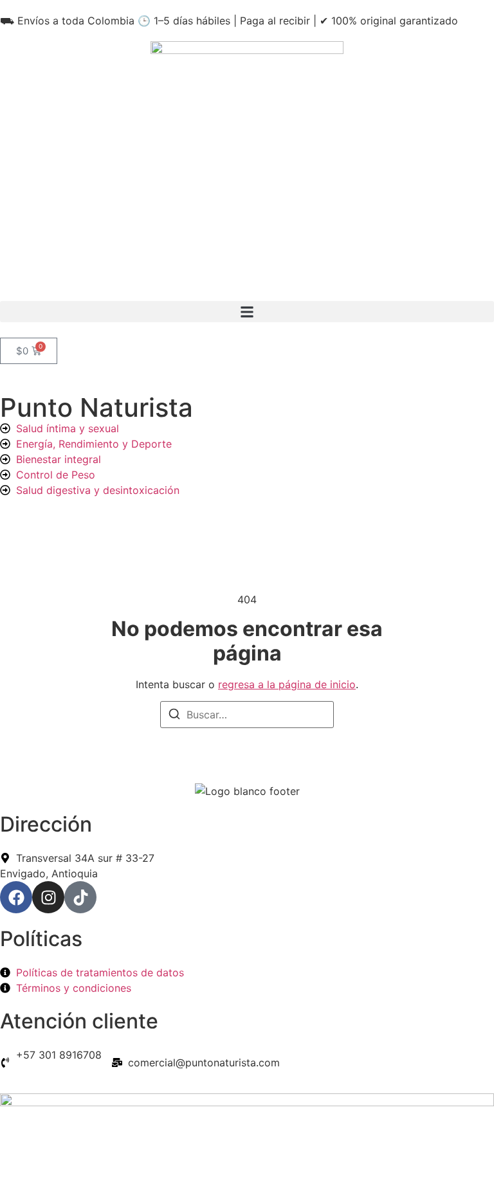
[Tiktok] (80, 897)
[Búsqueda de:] (247, 714)
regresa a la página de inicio (287, 684)
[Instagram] (48, 897)
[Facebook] (16, 897)
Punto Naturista (96, 407)
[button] (247, 311)
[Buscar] (174, 715)
